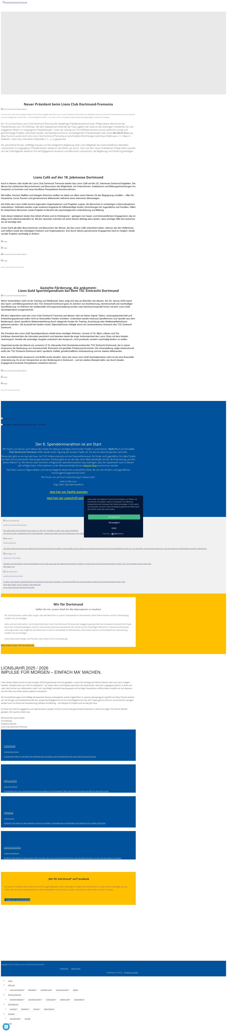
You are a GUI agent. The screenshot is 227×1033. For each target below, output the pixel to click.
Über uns (11, 985)
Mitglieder (24, 1009)
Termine (36, 1009)
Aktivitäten (32, 990)
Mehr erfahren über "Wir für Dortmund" (17, 645)
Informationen (13, 1004)
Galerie (75, 990)
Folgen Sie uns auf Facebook (18, 899)
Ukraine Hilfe (64, 999)
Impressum (64, 968)
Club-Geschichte (62, 990)
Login (10, 1023)
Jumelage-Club (46, 990)
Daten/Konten (49, 1009)
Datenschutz (75, 968)
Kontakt (27, 1018)
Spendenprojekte (34, 999)
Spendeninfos (15, 1018)
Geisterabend (79, 999)
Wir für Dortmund (14, 995)
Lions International (17, 990)
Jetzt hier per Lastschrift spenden (68, 498)
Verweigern (114, 522)
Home (10, 981)
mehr (114, 528)
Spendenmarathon (17, 999)
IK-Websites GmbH (131, 972)
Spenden (11, 1014)
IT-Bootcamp (50, 999)
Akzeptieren (114, 517)
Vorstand (13, 1009)
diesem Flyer (90, 465)
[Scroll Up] (1, 1030)
